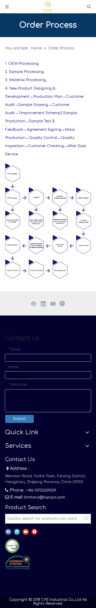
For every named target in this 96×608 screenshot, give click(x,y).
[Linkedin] (43, 303)
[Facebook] (33, 303)
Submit (19, 419)
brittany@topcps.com (44, 497)
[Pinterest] (63, 303)
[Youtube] (53, 303)
